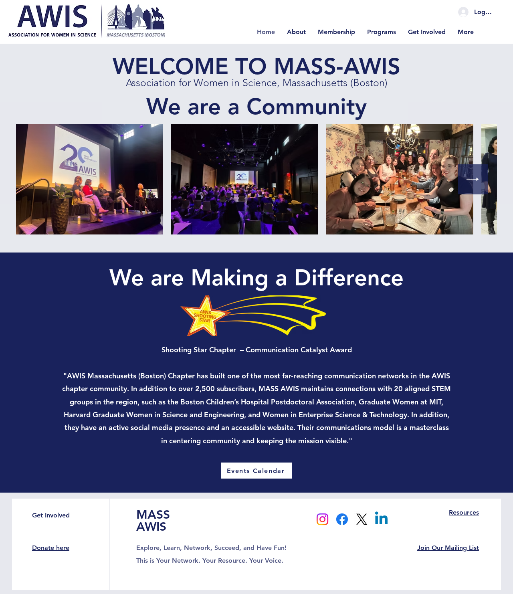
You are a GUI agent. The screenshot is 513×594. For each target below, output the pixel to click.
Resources (464, 512)
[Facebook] (342, 519)
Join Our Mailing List (448, 548)
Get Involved (51, 515)
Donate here (50, 548)
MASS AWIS (153, 520)
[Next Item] (473, 179)
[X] (362, 519)
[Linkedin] (381, 519)
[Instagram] (322, 519)
